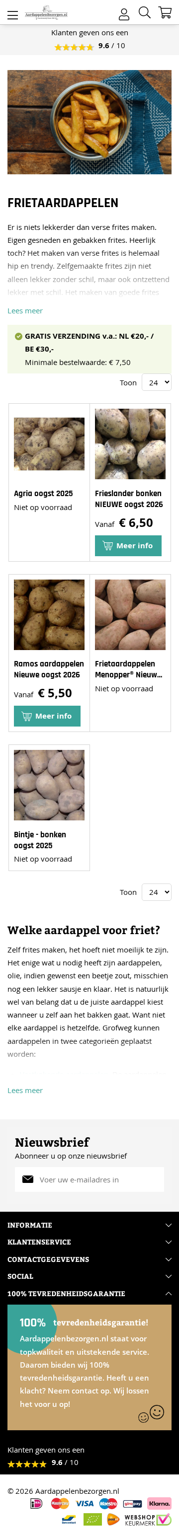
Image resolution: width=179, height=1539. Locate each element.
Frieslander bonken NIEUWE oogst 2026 (129, 499)
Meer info (134, 545)
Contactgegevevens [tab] (48, 1259)
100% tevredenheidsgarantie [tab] (66, 1293)
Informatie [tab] (29, 1225)
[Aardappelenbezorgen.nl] (46, 12)
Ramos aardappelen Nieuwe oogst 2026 (49, 669)
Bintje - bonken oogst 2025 (40, 840)
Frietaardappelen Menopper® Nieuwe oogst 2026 (128, 669)
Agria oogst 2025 (43, 493)
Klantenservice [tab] (39, 1241)
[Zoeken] (145, 12)
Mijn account (124, 11)
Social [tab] (20, 1276)
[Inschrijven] (159, 1179)
